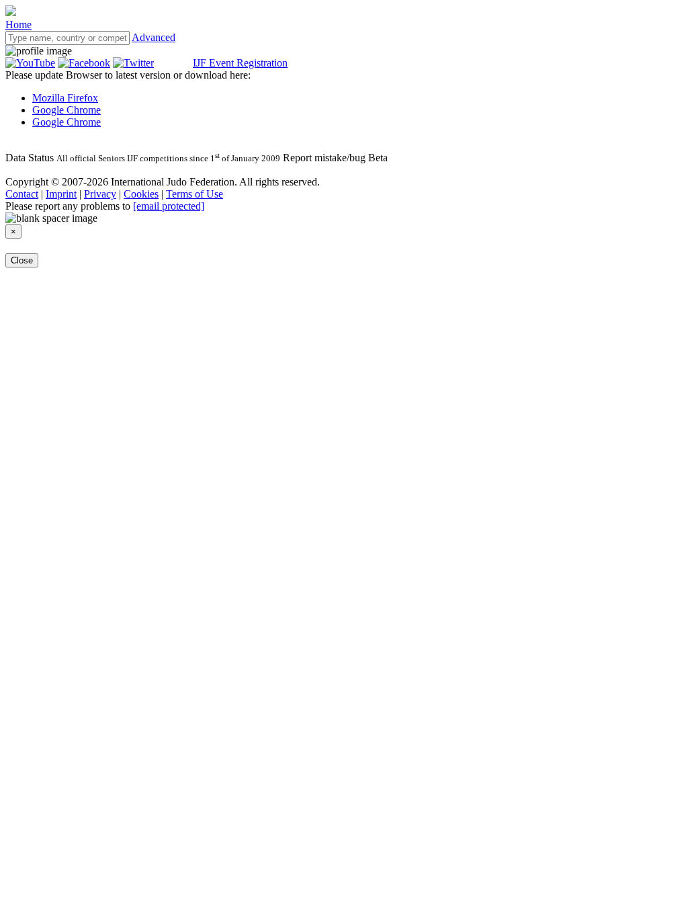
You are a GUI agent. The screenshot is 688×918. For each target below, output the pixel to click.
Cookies (141, 194)
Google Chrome (66, 110)
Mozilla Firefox (65, 97)
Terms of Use (194, 194)
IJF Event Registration (240, 63)
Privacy (100, 194)
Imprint (61, 194)
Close (22, 260)
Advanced (153, 37)
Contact (21, 194)
